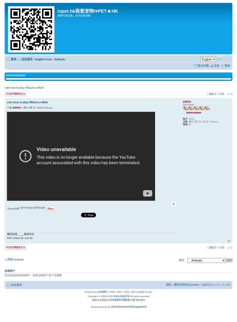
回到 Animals (15, 259)
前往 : (182, 260)
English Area (43, 59)
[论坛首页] (31, 28)
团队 (169, 284)
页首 (229, 241)
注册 (216, 65)
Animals (59, 59)
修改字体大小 (226, 58)
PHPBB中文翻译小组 (122, 300)
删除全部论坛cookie (186, 284)
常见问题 (203, 65)
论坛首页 (27, 59)
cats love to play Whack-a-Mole (24, 87)
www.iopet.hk (121, 296)
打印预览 (219, 58)
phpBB (102, 291)
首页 (13, 59)
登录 (227, 65)
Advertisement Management (129, 306)
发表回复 (10, 93)
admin (16, 107)
